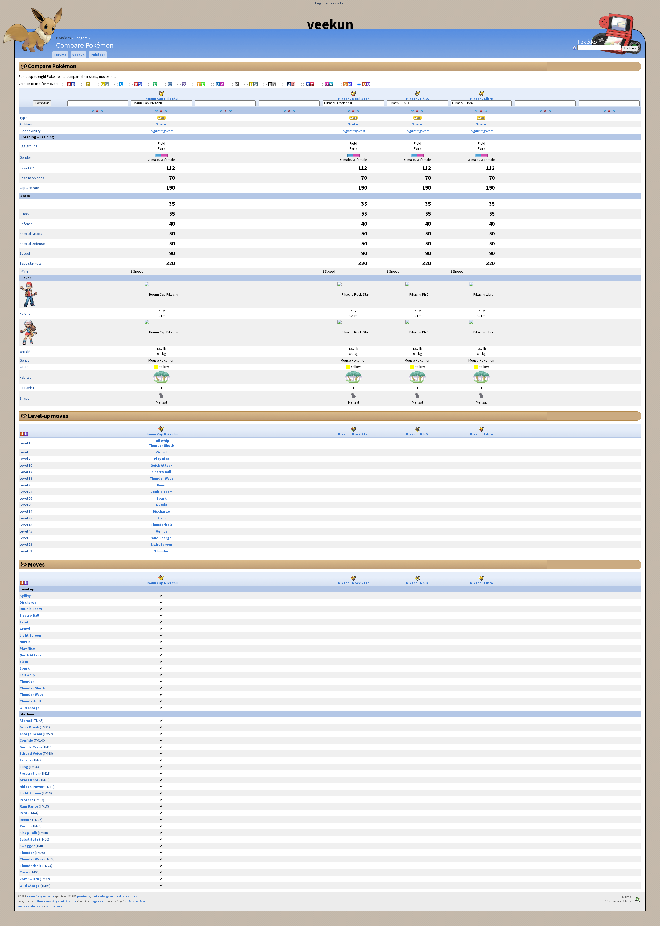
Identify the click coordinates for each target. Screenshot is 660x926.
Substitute (29, 839)
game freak (114, 896)
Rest (24, 813)
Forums (60, 54)
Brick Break (29, 727)
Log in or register (330, 3)
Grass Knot (29, 780)
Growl (161, 452)
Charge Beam (31, 734)
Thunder (161, 551)
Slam (161, 518)
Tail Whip (161, 440)
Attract (26, 720)
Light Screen (161, 544)
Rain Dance (29, 806)
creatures (130, 896)
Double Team (161, 491)
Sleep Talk (28, 832)
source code (26, 906)
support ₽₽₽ (53, 906)
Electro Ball (161, 471)
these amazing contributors (56, 901)
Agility (161, 531)
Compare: (42, 103)
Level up (27, 589)
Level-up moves (48, 415)
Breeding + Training (37, 137)
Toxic (24, 872)
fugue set (98, 901)
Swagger (27, 846)
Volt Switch (29, 879)
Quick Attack (161, 465)
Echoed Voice (31, 753)
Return (25, 819)
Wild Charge (161, 538)
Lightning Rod (161, 130)
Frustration (30, 773)
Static (161, 124)
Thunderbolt (161, 524)
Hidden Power (32, 786)
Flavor (25, 278)
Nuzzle (161, 504)
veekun (330, 24)
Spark (161, 498)
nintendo (98, 896)
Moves (36, 564)
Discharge (161, 511)
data (40, 906)
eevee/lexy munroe (40, 896)
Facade (26, 760)
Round (25, 826)
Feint (161, 485)
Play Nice (161, 458)
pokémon (83, 896)
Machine (27, 714)
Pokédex (63, 38)
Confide (26, 740)
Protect (26, 800)
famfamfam (137, 901)
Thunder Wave (162, 478)
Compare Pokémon (52, 66)
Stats (25, 195)
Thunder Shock (161, 445)
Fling (24, 767)
